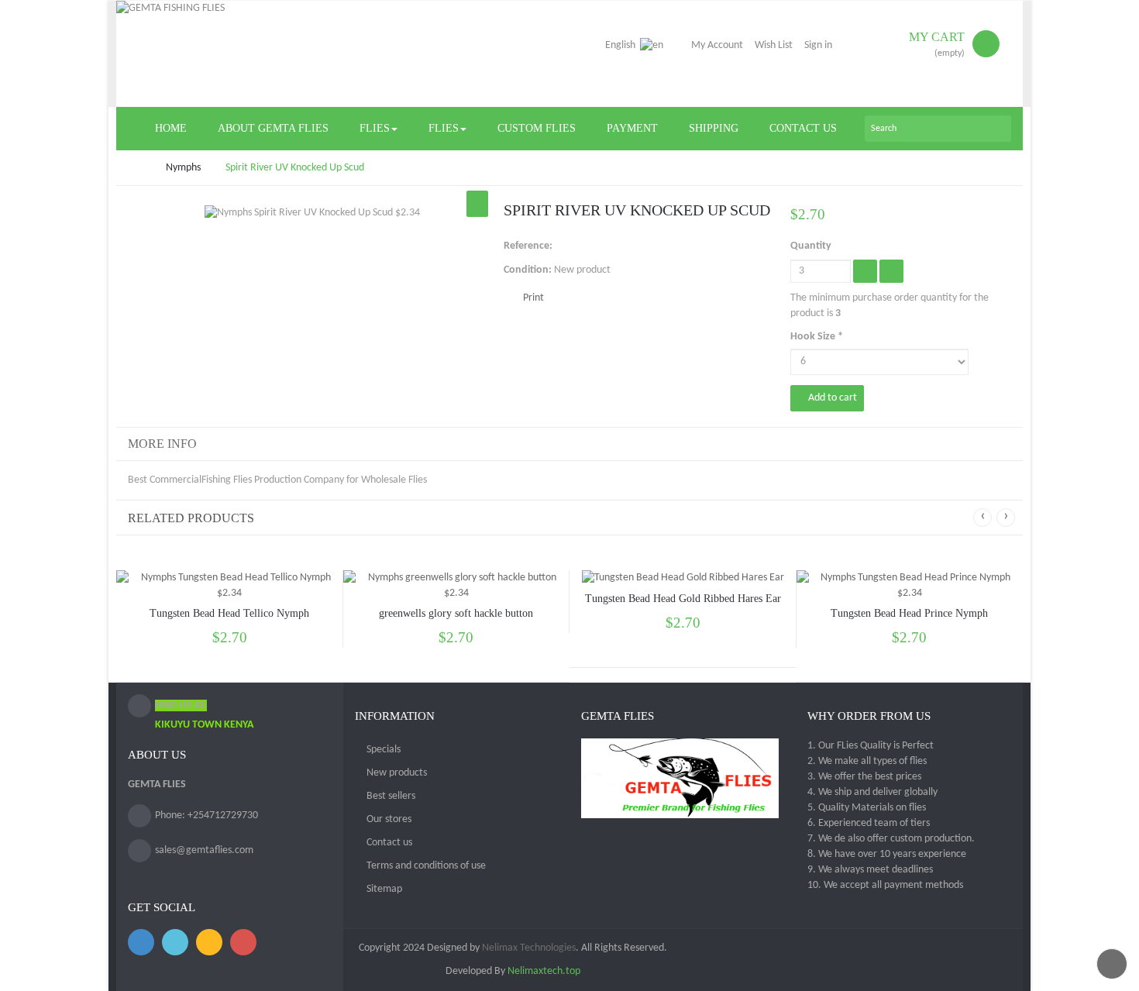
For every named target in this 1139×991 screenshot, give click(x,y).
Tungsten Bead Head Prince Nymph (909, 613)
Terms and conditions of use (426, 866)
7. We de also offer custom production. (891, 839)
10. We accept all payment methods (885, 885)
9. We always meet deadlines (870, 870)
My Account (717, 45)
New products (396, 773)
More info (162, 443)
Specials (383, 749)
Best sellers (390, 796)
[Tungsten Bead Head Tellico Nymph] (229, 586)
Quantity (810, 246)
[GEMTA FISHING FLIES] (247, 54)
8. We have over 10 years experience (886, 854)
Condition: (528, 270)
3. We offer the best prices (864, 777)
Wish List (774, 45)
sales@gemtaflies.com (204, 850)
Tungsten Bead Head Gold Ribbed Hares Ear (683, 598)
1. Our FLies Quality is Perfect (870, 746)
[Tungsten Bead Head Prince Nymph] (910, 586)
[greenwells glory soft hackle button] (456, 586)
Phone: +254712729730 (206, 815)
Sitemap (384, 889)
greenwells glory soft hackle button (456, 613)
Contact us (389, 842)
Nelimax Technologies (528, 948)
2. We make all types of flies (867, 761)
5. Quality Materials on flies (866, 808)
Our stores (388, 819)
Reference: (528, 246)
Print (533, 298)
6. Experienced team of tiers (868, 823)
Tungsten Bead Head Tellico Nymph (229, 613)
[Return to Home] (132, 167)
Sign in (818, 45)
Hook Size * (817, 336)
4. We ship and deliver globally (872, 792)
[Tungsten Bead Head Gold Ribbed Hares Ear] (683, 578)
